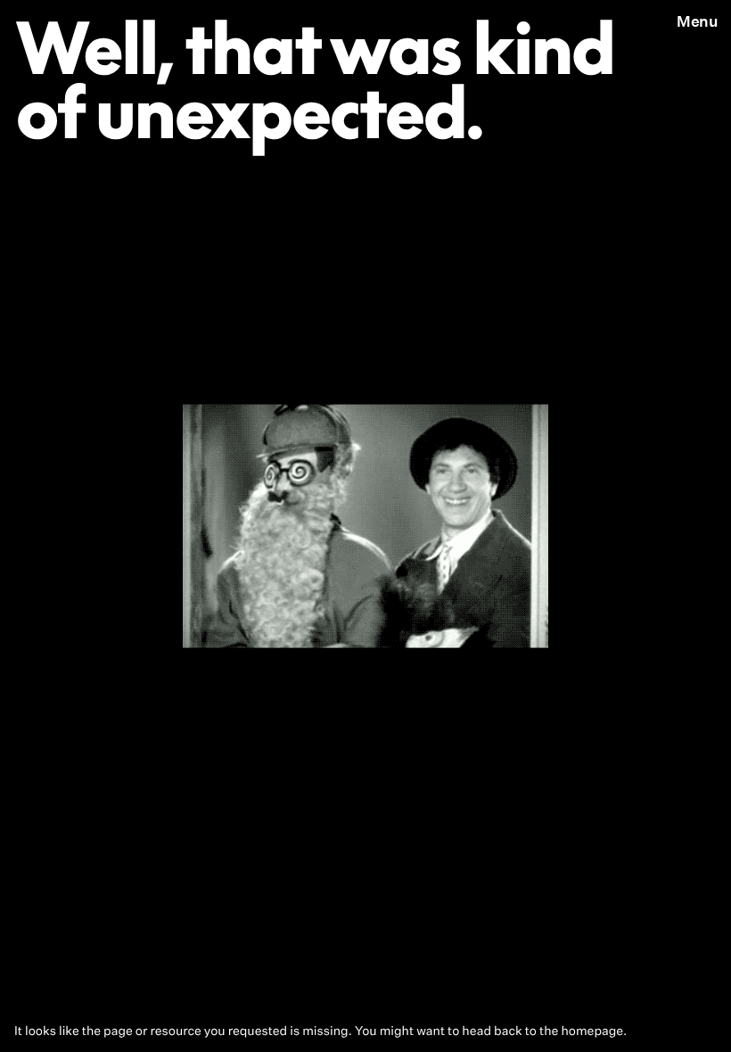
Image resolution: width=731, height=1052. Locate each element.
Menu (697, 21)
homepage (592, 1031)
